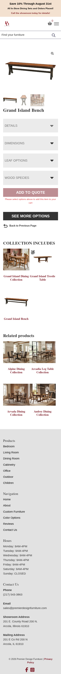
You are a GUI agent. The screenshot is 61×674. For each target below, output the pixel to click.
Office (6, 470)
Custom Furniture (14, 511)
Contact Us (10, 529)
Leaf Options (16, 160)
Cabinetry (9, 464)
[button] (52, 53)
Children (8, 482)
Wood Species (17, 177)
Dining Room (11, 458)
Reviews (8, 523)
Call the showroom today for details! (30, 13)
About (6, 505)
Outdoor (8, 476)
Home (7, 499)
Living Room (11, 452)
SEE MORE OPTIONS (31, 216)
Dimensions (14, 143)
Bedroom (9, 446)
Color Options (11, 517)
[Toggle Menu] (56, 23)
